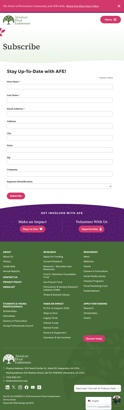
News (87, 256)
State (10, 145)
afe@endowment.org (16, 380)
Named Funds (51, 327)
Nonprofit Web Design (14, 403)
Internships (9, 315)
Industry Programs (94, 281)
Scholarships (10, 311)
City (9, 133)
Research (89, 308)
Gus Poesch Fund (52, 282)
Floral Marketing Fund (96, 285)
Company (12, 169)
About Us (8, 256)
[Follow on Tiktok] (39, 387)
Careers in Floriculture (96, 271)
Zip (8, 157)
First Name (14, 82)
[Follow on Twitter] (14, 387)
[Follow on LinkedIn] (7, 387)
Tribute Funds (50, 322)
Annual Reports (11, 271)
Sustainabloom (92, 290)
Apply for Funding (53, 256)
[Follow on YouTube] (33, 387)
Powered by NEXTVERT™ (113, 406)
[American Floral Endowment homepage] (16, 20)
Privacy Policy (12, 282)
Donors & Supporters (54, 332)
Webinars (89, 261)
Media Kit (9, 287)
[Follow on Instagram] (20, 387)
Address (11, 121)
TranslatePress (103, 406)
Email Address (16, 109)
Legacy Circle (50, 317)
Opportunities (90, 229)
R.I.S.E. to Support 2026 (56, 308)
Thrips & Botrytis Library (56, 294)
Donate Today (94, 338)
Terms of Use (9, 399)
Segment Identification (20, 181)
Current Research (52, 261)
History (7, 261)
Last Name (13, 95)
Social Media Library (95, 276)
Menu (108, 19)
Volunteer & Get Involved (57, 337)
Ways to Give (30, 229)
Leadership (9, 266)
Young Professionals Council (18, 325)
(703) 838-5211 (13, 377)
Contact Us (10, 277)
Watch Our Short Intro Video (82, 6)
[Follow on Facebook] (26, 387)
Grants (87, 266)
